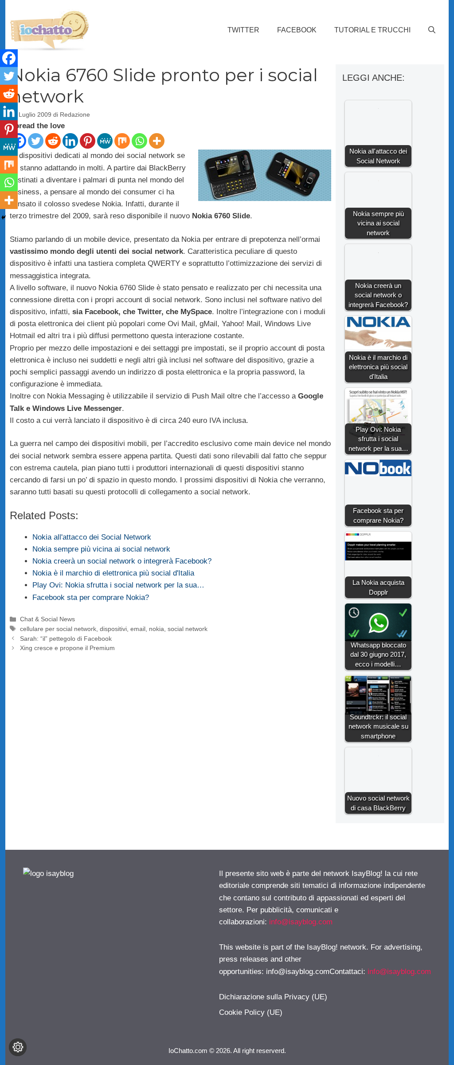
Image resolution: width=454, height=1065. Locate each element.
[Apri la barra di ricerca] (431, 30)
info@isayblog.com (301, 922)
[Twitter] (35, 141)
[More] (156, 141)
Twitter (243, 30)
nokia (156, 628)
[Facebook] (9, 58)
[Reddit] (53, 141)
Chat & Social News (47, 619)
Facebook (297, 30)
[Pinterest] (87, 141)
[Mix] (122, 141)
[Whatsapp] (139, 141)
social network (187, 628)
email (137, 628)
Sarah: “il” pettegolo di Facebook (66, 638)
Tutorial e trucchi (372, 30)
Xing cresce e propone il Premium (67, 647)
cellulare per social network (58, 628)
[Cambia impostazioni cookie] (18, 1047)
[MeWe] (105, 141)
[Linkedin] (70, 141)
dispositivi (113, 628)
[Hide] (3, 217)
